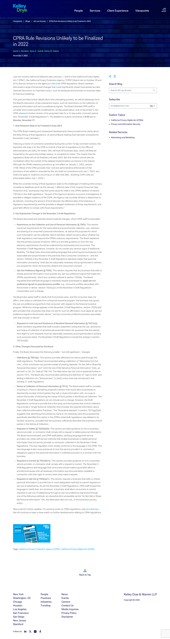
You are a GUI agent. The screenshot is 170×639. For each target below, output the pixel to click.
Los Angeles (20, 609)
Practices (46, 597)
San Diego (18, 616)
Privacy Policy (68, 612)
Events (65, 597)
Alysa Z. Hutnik (36, 51)
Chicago (17, 601)
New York (18, 594)
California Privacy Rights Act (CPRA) (78, 549)
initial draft (55, 83)
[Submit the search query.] (153, 90)
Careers (65, 601)
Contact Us (67, 605)
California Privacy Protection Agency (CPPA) (39, 549)
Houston (17, 605)
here (88, 509)
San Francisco (21, 612)
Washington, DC (22, 597)
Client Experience (117, 10)
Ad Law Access (39, 21)
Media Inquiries (70, 609)
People (78, 10)
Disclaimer (67, 616)
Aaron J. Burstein (21, 51)
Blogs (28, 21)
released (23, 113)
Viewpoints (142, 10)
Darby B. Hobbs (51, 51)
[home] (20, 8)
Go (151, 106)
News (64, 594)
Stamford (18, 624)
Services (95, 10)
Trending (45, 605)
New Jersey (19, 620)
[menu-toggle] (164, 10)
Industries (46, 601)
